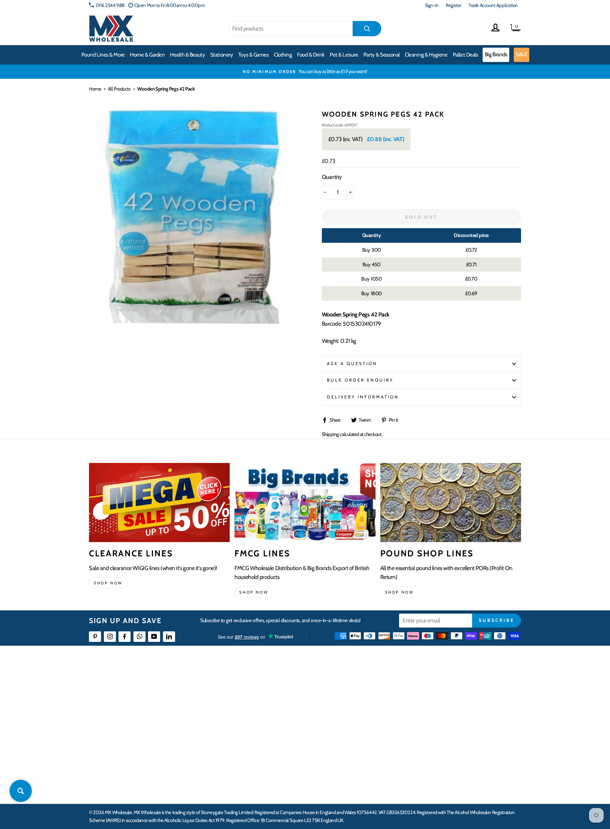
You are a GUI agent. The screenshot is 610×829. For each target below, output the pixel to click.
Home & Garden (147, 54)
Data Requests (443, 775)
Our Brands (344, 706)
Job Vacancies (442, 741)
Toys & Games (253, 54)
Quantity (332, 176)
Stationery (221, 54)
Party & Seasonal (381, 54)
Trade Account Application (493, 5)
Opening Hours (444, 695)
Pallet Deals (465, 54)
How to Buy (249, 695)
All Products (119, 89)
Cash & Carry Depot (448, 706)
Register (453, 5)
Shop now (108, 583)
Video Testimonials (351, 695)
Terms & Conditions (256, 741)
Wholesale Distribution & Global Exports (275, 729)
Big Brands (496, 54)
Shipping (330, 434)
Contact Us (440, 683)
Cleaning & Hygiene (426, 54)
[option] (305, 71)
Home (95, 89)
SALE (521, 54)
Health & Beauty (187, 54)
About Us (342, 683)
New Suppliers (444, 752)
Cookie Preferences (448, 764)
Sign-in (432, 5)
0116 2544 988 (110, 5)
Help (242, 683)
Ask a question (352, 363)
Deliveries (247, 706)
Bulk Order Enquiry (360, 380)
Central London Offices (452, 718)
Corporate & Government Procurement (275, 718)
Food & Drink (311, 54)
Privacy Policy (251, 752)
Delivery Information (363, 396)
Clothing (283, 54)
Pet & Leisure (344, 54)
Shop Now (399, 592)
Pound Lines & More (103, 54)
